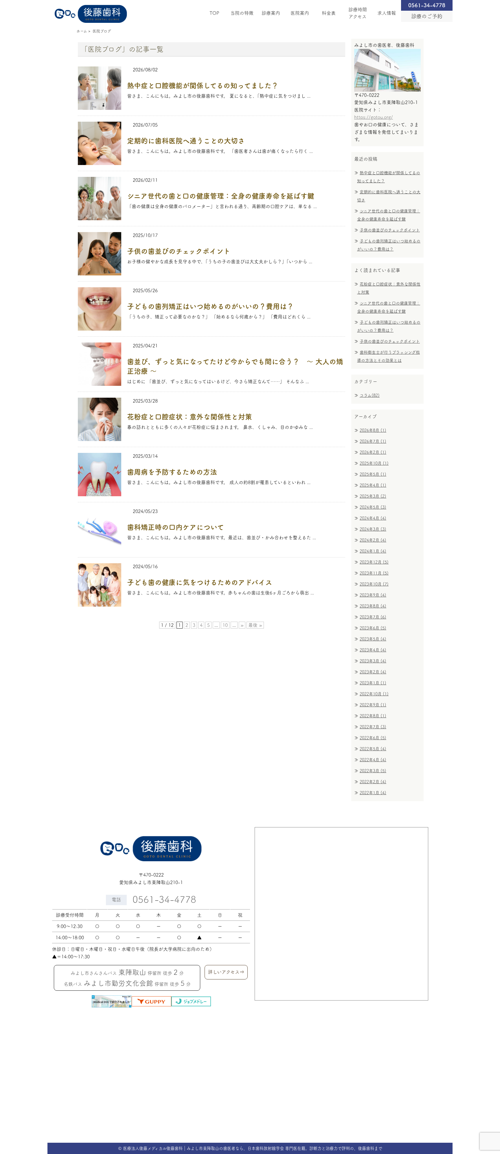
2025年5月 (373, 474)
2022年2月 (373, 782)
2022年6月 (373, 738)
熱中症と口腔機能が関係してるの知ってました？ (202, 85)
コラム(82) (370, 395)
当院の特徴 (241, 13)
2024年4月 (373, 518)
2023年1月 (373, 683)
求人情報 (386, 13)
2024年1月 (373, 551)
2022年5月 (373, 749)
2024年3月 (373, 529)
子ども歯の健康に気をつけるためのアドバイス (199, 582)
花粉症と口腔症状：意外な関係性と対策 (189, 416)
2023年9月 (373, 595)
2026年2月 (373, 452)
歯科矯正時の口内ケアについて (175, 527)
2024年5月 (373, 507)
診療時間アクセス (357, 13)
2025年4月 (373, 485)
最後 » (255, 625)
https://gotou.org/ (373, 117)
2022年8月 (373, 716)
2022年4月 (373, 760)
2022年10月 (374, 694)
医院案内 (300, 13)
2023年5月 (373, 639)
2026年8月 (373, 430)
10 (225, 625)
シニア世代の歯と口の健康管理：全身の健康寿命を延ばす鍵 (220, 195)
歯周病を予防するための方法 (172, 471)
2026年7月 (373, 441)
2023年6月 (373, 628)
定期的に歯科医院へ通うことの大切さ (186, 140)
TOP (214, 13)
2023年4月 (373, 650)
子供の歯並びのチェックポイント (178, 251)
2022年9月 (373, 705)
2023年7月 (373, 617)
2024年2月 (373, 540)
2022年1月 (373, 793)
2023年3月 (373, 661)
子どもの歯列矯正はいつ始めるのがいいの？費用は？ (210, 306)
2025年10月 (374, 463)
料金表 (329, 13)
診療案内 (271, 13)
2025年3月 (373, 496)
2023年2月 (373, 672)
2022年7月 (373, 727)
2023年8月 (373, 606)
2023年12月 (374, 562)
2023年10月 (374, 584)
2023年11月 (374, 573)
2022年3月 (373, 771)
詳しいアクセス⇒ (226, 972)
